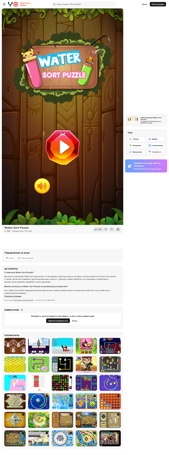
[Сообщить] (111, 229)
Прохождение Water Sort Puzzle (151, 118)
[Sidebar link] (4, 4)
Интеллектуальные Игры (23, 300)
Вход (144, 4)
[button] (12, 296)
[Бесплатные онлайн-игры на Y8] (13, 4)
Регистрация (158, 4)
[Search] (54, 4)
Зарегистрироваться (58, 321)
